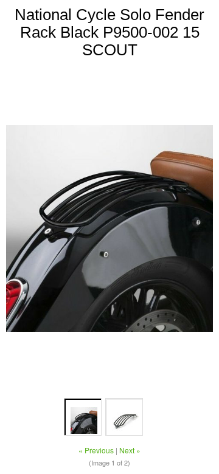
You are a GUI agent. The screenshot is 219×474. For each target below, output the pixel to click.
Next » (130, 450)
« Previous (96, 450)
